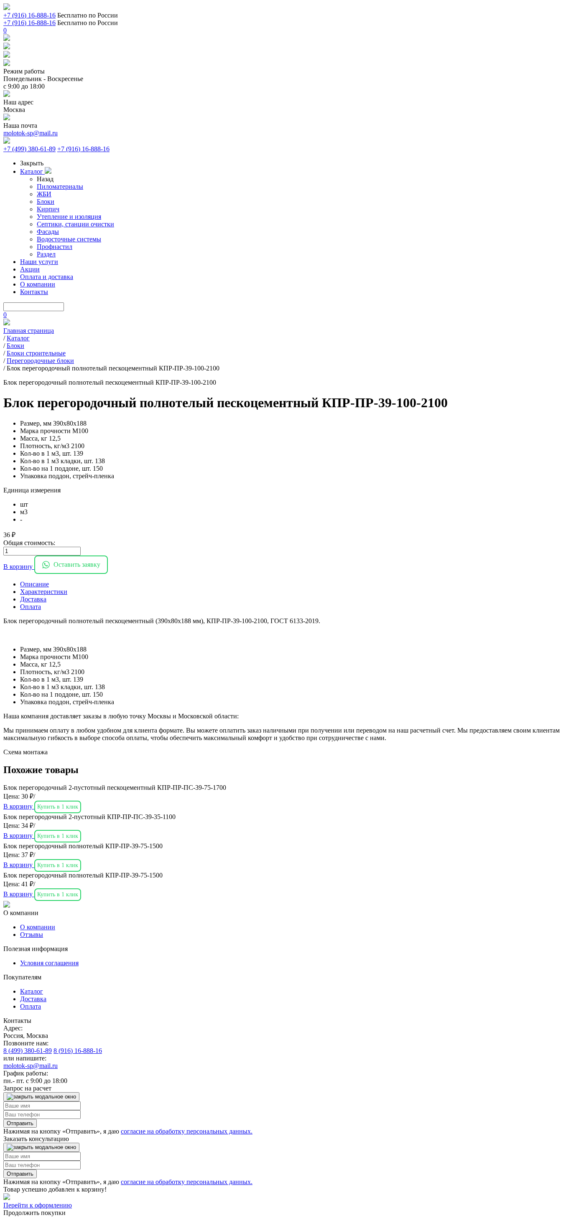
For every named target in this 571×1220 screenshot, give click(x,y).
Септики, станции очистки (75, 224)
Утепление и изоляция (69, 216)
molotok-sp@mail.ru (30, 133)
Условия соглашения (49, 962)
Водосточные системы (69, 239)
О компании (37, 284)
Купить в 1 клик (57, 807)
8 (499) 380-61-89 (27, 1050)
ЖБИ (44, 194)
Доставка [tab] (33, 599)
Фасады (48, 231)
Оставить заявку (77, 564)
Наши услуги (39, 261)
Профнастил (54, 246)
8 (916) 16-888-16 (78, 1050)
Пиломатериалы (60, 186)
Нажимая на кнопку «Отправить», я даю (127, 1131)
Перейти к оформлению (37, 1205)
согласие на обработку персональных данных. (186, 1131)
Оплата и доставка (46, 276)
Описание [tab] (34, 584)
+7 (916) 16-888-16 (29, 15)
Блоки (45, 201)
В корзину (18, 566)
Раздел (46, 254)
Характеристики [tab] (43, 591)
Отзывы (31, 934)
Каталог (32, 171)
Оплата (30, 1006)
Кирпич (48, 209)
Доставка (33, 998)
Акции (30, 269)
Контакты (34, 291)
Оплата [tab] (30, 606)
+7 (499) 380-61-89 (29, 148)
